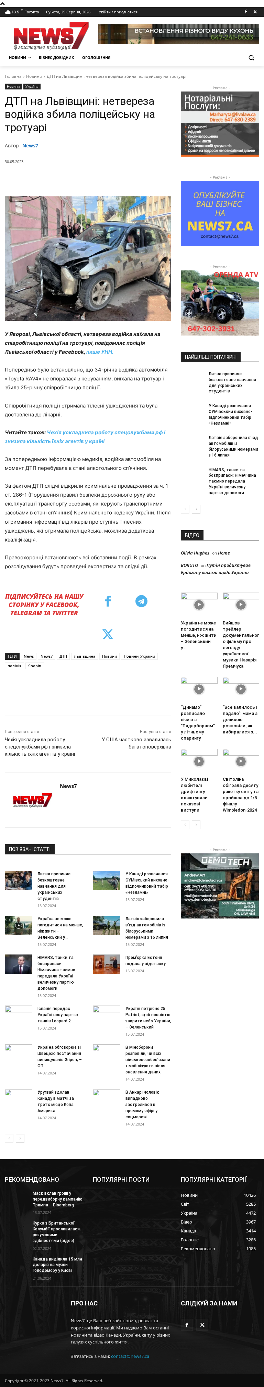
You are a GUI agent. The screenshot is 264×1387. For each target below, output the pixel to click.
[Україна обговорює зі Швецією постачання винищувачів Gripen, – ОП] (18, 1053)
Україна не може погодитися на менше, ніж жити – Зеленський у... (199, 635)
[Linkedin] (127, 179)
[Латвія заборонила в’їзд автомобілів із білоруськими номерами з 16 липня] (106, 925)
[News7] (32, 800)
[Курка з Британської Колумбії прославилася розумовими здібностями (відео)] (16, 1228)
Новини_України (139, 656)
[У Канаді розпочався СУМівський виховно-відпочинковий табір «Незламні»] (106, 880)
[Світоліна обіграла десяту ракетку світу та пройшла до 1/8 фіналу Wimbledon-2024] (241, 761)
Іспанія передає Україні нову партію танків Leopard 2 (57, 1014)
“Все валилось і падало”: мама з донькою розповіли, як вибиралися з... (240, 719)
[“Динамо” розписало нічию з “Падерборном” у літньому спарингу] (199, 689)
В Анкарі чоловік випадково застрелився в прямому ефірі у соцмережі (142, 1104)
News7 (30, 145)
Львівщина (84, 656)
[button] (251, 58)
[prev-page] (9, 1138)
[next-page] (20, 1138)
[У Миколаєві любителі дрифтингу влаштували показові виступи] (199, 761)
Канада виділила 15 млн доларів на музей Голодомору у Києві (57, 1265)
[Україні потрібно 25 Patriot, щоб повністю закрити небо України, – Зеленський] (106, 1015)
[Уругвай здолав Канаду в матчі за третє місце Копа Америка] (18, 1098)
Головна (13, 76)
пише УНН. (99, 352)
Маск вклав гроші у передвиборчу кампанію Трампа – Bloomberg (57, 1199)
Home (224, 553)
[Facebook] (246, 12)
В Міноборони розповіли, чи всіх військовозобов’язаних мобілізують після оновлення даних (147, 1059)
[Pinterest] (96, 179)
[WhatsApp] (112, 179)
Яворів (34, 665)
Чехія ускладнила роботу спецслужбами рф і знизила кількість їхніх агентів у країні (40, 747)
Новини (34, 76)
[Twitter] (255, 12)
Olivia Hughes (195, 553)
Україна (31, 86)
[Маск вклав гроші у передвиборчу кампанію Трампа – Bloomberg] (16, 1199)
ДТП (63, 656)
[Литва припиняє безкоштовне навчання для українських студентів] (18, 880)
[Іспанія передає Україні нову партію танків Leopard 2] (18, 1015)
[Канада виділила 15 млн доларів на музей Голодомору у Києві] (16, 1264)
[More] (159, 179)
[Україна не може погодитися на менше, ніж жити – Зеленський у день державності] (18, 925)
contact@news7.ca (130, 1356)
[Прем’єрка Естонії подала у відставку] (106, 964)
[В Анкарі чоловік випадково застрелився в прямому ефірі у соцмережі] (106, 1098)
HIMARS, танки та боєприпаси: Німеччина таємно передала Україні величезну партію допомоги (232, 481)
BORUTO (189, 565)
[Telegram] (143, 179)
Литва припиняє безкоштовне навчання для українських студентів (53, 886)
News (29, 656)
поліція (14, 665)
